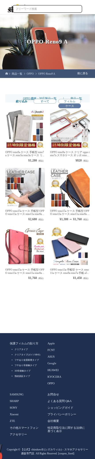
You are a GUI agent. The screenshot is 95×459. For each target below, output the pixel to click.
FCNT (51, 350)
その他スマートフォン (24, 427)
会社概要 (53, 421)
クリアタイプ (21, 349)
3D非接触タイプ (22, 371)
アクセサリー (18, 434)
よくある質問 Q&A (60, 401)
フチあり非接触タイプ (26, 365)
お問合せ (53, 394)
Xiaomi (14, 414)
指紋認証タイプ (22, 376)
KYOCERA (54, 376)
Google (52, 363)
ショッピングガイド (60, 407)
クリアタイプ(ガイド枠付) (27, 354)
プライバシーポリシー (62, 414)
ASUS (51, 356)
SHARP (14, 401)
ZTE (12, 421)
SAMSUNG (16, 394)
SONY (13, 407)
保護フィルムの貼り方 (24, 343)
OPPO (51, 383)
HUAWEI (53, 370)
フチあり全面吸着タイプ (27, 360)
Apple (51, 343)
